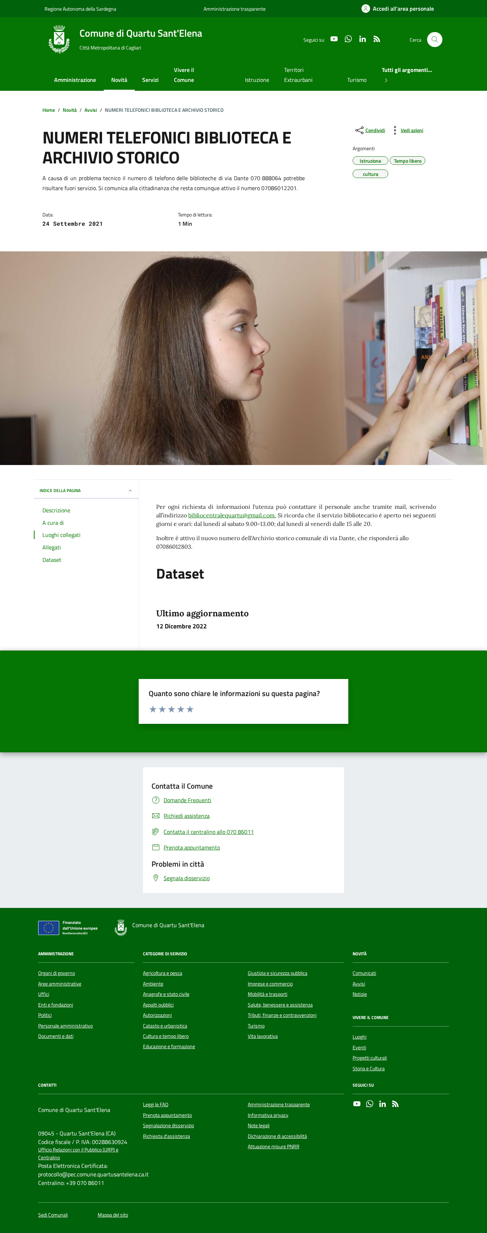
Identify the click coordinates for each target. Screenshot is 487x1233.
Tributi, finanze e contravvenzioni (282, 1015)
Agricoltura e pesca (162, 973)
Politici (45, 1015)
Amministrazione (75, 79)
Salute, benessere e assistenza (280, 1005)
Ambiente (153, 984)
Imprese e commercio (270, 984)
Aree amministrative (59, 984)
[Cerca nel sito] (434, 39)
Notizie (360, 994)
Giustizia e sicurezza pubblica (277, 973)
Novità (119, 79)
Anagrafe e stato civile (166, 994)
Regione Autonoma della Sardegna (80, 8)
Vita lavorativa (263, 1036)
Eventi (359, 1047)
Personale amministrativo (65, 1026)
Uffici (43, 994)
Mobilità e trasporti (267, 994)
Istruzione (257, 79)
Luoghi (359, 1037)
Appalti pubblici (158, 1005)
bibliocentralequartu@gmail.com (231, 515)
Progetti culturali (370, 1058)
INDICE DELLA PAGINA (60, 490)
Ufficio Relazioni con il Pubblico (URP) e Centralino (78, 1153)
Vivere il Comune (184, 75)
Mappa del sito (113, 1215)
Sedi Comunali (53, 1215)
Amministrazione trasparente (235, 8)
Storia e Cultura (369, 1068)
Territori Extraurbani (298, 75)
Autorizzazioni (157, 1015)
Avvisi (359, 984)
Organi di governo (56, 973)
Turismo (356, 79)
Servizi (150, 79)
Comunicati (364, 973)
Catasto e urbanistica (165, 1026)
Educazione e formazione (169, 1046)
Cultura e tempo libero (166, 1036)
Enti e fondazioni (55, 1005)
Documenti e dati (55, 1036)
